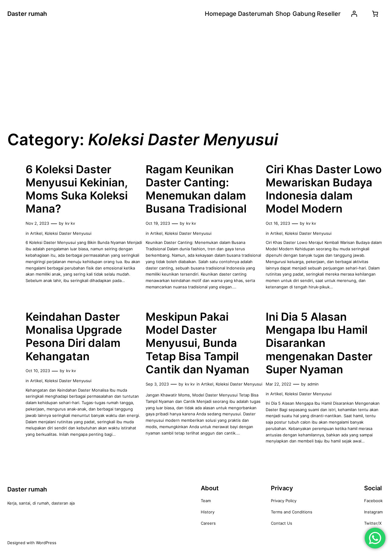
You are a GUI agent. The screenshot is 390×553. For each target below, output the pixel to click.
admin (313, 384)
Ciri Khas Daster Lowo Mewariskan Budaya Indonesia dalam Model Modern (324, 189)
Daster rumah (27, 13)
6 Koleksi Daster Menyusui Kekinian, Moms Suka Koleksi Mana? (77, 189)
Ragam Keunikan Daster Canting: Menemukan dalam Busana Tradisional (196, 189)
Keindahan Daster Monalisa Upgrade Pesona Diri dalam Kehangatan (74, 336)
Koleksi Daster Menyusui (68, 233)
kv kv (70, 223)
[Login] (354, 13)
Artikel (36, 233)
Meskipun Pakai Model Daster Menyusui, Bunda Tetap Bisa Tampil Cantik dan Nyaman (197, 343)
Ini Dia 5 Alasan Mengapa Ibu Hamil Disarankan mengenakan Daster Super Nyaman (319, 343)
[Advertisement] (195, 75)
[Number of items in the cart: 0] (375, 13)
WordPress (46, 542)
